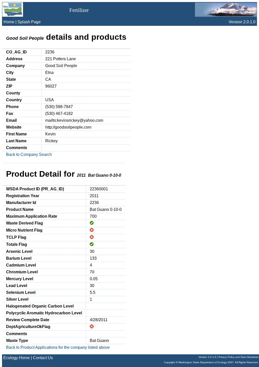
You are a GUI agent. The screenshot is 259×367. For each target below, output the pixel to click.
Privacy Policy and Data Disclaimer (238, 357)
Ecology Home (16, 358)
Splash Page (29, 22)
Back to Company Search (29, 154)
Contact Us (43, 358)
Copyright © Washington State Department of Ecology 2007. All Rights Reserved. (211, 362)
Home (9, 22)
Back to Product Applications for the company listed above (58, 347)
